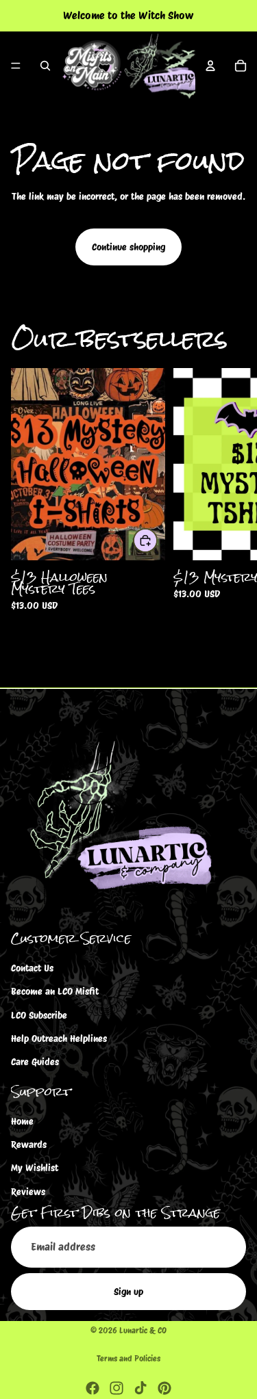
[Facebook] (92, 1388)
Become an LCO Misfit (55, 991)
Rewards (29, 1144)
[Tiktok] (140, 1388)
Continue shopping (128, 246)
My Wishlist (34, 1167)
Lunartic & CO (143, 1330)
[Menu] (16, 65)
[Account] (210, 66)
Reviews (28, 1191)
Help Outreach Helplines (59, 1038)
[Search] (45, 66)
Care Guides (35, 1061)
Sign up (128, 1291)
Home (22, 1121)
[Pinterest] (164, 1388)
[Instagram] (116, 1388)
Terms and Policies (128, 1358)
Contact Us (32, 968)
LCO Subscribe (39, 1015)
